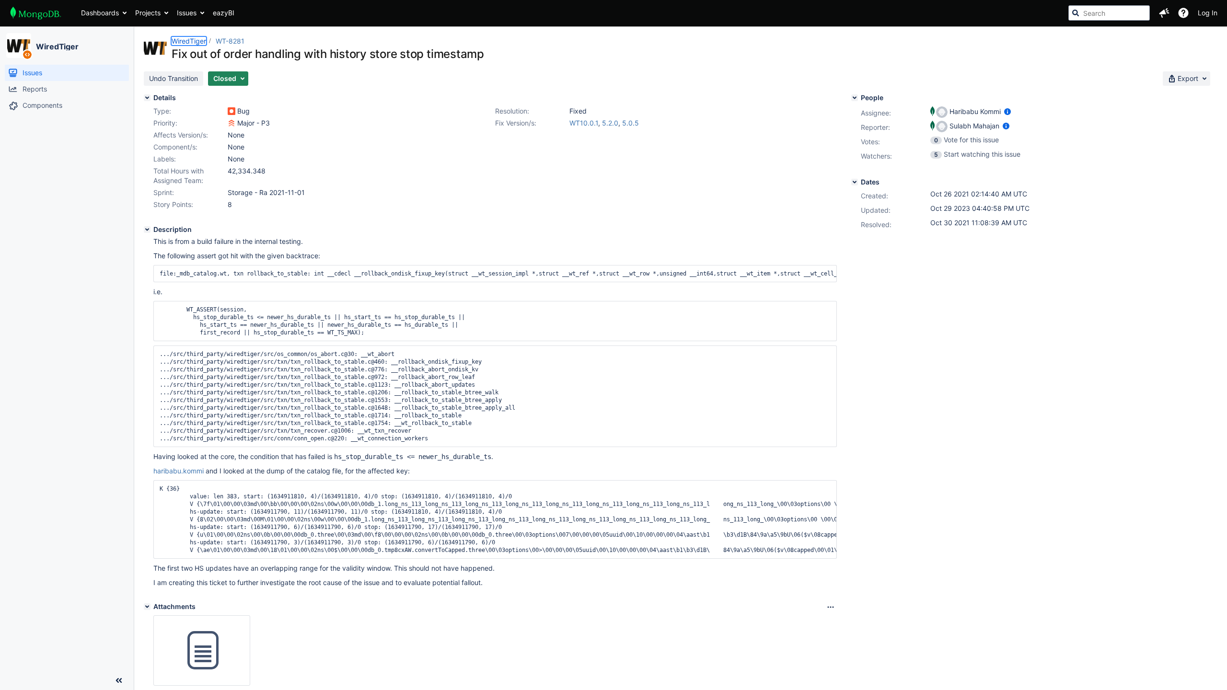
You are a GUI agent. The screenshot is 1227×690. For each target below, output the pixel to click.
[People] (854, 97)
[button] (1164, 13)
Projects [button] (148, 13)
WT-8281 (230, 41)
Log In (1207, 13)
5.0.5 (630, 123)
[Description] (147, 229)
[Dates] (854, 182)
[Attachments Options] (830, 607)
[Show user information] (1007, 111)
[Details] (147, 97)
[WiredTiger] (18, 45)
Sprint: (163, 192)
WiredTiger (57, 46)
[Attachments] (147, 606)
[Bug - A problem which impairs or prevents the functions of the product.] (231, 111)
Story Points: (173, 204)
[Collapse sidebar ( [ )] (119, 680)
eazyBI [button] (223, 13)
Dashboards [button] (100, 13)
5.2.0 (610, 123)
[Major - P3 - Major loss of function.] (231, 123)
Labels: (164, 159)
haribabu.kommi (178, 471)
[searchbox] (1109, 13)
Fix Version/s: (515, 123)
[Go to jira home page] (36, 13)
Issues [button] (187, 13)
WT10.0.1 (583, 123)
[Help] (1183, 13)
